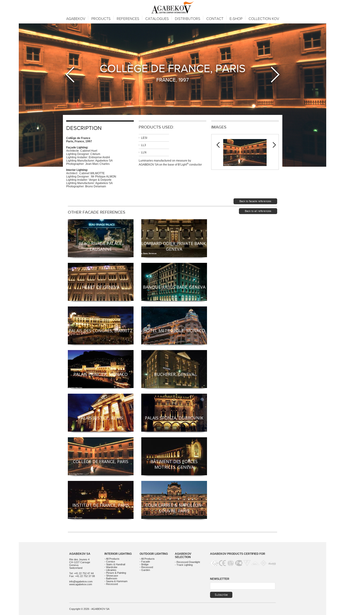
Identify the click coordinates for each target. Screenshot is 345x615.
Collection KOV (264, 19)
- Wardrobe (110, 567)
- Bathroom (110, 578)
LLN (143, 152)
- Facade (145, 561)
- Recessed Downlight (187, 562)
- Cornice (109, 561)
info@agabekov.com (80, 581)
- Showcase (111, 575)
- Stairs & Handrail (114, 564)
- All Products (111, 558)
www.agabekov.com (80, 584)
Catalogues (157, 19)
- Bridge (144, 564)
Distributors (187, 19)
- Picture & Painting (115, 572)
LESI (144, 138)
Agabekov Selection (183, 555)
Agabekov (75, 19)
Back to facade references (255, 201)
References (128, 19)
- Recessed (111, 584)
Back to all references (258, 211)
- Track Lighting (184, 564)
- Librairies (110, 570)
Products (101, 19)
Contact (214, 19)
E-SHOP (236, 19)
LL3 (143, 145)
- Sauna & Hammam (115, 581)
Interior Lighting (118, 553)
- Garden (145, 570)
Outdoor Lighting (154, 553)
